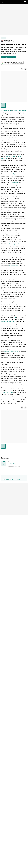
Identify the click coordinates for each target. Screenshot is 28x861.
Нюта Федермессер (7, 321)
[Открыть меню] (25, 2)
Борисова (18, 290)
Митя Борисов (6, 110)
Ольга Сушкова (14, 174)
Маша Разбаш (13, 266)
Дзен (18, 479)
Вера (14, 317)
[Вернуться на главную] (3, 2)
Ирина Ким (14, 182)
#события (8, 472)
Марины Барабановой (11, 351)
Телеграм (6, 479)
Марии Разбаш (10, 156)
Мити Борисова (14, 244)
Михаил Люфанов (7, 392)
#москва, (3, 472)
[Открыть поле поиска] (18, 2)
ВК (12, 479)
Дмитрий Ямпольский (19, 110)
